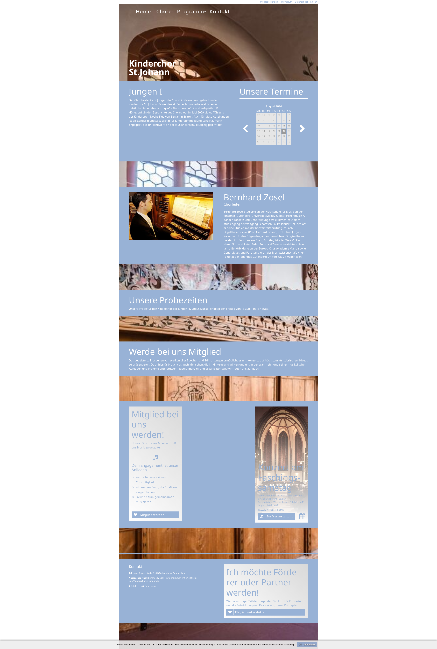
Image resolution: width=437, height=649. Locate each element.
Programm (190, 11)
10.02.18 (262, 509)
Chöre (164, 11)
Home (143, 11)
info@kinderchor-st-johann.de (144, 581)
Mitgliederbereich (269, 1)
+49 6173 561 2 (189, 577)
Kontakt (220, 11)
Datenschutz (301, 1)
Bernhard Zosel (277, 495)
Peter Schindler (278, 498)
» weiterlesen (293, 257)
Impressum (286, 1)
